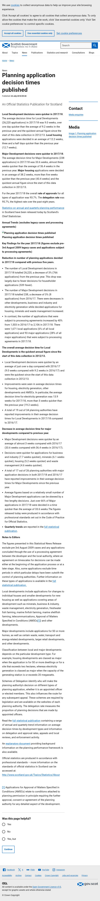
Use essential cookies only (39, 33)
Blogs (91, 52)
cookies (15, 5)
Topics (15, 52)
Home (4, 61)
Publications (37, 52)
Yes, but (11, 838)
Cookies (38, 875)
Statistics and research (57, 52)
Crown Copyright (52, 875)
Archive (18, 875)
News (24, 52)
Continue (8, 849)
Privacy (85, 875)
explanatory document (18, 743)
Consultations (78, 52)
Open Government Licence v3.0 (46, 887)
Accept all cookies (12, 33)
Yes (9, 824)
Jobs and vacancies (70, 875)
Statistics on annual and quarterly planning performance (33, 207)
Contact (28, 875)
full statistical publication (26, 720)
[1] (39, 620)
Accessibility (7, 875)
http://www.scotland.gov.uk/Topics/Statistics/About (31, 774)
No (9, 831)
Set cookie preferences (69, 33)
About (5, 52)
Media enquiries (76, 114)
